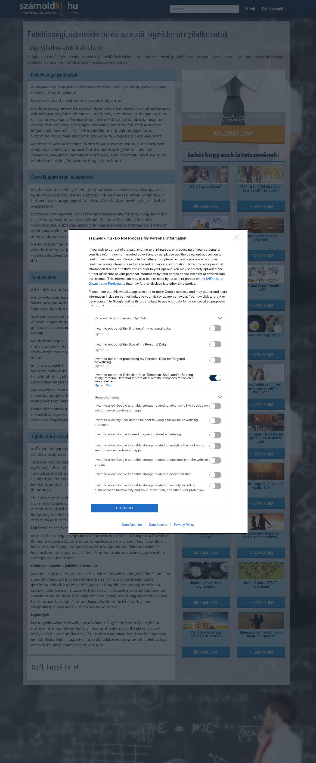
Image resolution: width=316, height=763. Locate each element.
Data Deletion (132, 524)
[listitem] (158, 318)
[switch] (215, 328)
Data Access (158, 524)
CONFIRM (124, 508)
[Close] (238, 238)
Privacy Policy (184, 524)
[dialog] (158, 381)
